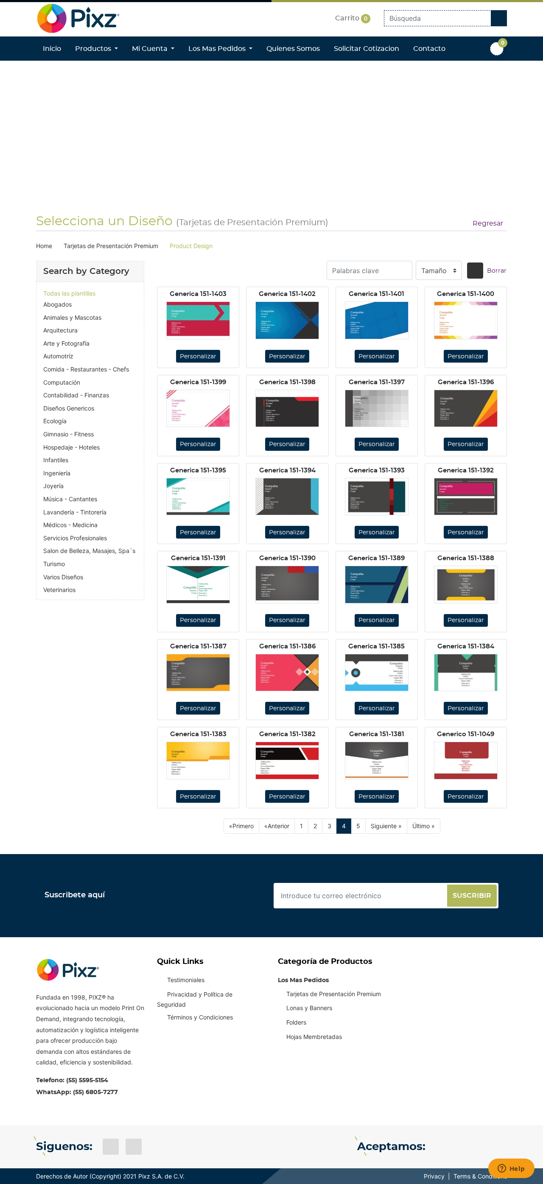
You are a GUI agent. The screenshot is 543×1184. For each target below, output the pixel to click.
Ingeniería (56, 473)
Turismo (54, 563)
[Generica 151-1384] (466, 672)
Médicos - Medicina (70, 524)
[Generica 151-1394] (287, 496)
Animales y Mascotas (72, 317)
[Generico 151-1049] (466, 760)
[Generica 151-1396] (466, 408)
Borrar (497, 271)
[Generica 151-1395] (198, 496)
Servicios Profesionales (75, 538)
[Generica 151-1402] (287, 320)
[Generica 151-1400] (466, 320)
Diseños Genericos (68, 408)
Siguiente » (386, 825)
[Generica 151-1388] (466, 584)
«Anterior (276, 825)
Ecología (55, 420)
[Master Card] (460, 1146)
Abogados (57, 304)
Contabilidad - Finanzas (76, 395)
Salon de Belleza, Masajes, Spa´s (89, 550)
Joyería (53, 485)
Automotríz (58, 356)
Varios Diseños (63, 577)
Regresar (488, 223)
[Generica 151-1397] (377, 408)
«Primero (241, 825)
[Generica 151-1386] (287, 672)
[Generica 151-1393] (377, 496)
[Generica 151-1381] (377, 760)
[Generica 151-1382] (287, 760)
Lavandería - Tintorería (74, 512)
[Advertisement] (271, 130)
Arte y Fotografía (66, 343)
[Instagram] (134, 1147)
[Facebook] (111, 1147)
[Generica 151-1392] (466, 496)
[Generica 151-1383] (198, 760)
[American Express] (479, 1146)
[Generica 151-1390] (287, 584)
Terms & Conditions (480, 1176)
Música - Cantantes (70, 499)
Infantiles (55, 460)
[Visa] (442, 1146)
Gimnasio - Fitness (68, 434)
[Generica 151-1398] (287, 408)
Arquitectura (60, 330)
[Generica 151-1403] (198, 320)
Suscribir (472, 895)
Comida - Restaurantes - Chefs (86, 369)
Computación (61, 382)
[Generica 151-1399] (198, 408)
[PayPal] (498, 1146)
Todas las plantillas (69, 293)
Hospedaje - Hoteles (71, 447)
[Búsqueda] (475, 270)
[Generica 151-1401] (377, 320)
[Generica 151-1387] (198, 672)
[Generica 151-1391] (198, 584)
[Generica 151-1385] (377, 672)
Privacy (434, 1176)
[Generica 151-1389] (377, 584)
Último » (423, 825)
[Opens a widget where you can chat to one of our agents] (511, 1169)
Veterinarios (59, 589)
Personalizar (198, 357)
